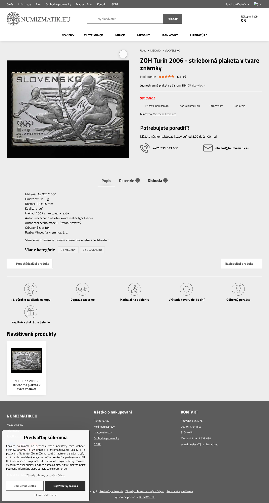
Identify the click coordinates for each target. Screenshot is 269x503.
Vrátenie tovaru (103, 432)
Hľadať (173, 18)
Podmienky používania (180, 491)
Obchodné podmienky (106, 438)
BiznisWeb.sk (147, 497)
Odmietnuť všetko (25, 486)
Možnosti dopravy (104, 426)
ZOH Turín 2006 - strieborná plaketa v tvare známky (26, 384)
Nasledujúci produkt (239, 263)
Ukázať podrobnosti (45, 495)
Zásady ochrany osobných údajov (144, 491)
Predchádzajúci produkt (32, 263)
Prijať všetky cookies (65, 486)
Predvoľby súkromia (111, 491)
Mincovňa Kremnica (164, 114)
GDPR (97, 444)
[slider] (166, 76)
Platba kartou (101, 420)
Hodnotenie (148, 76)
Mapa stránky (15, 424)
